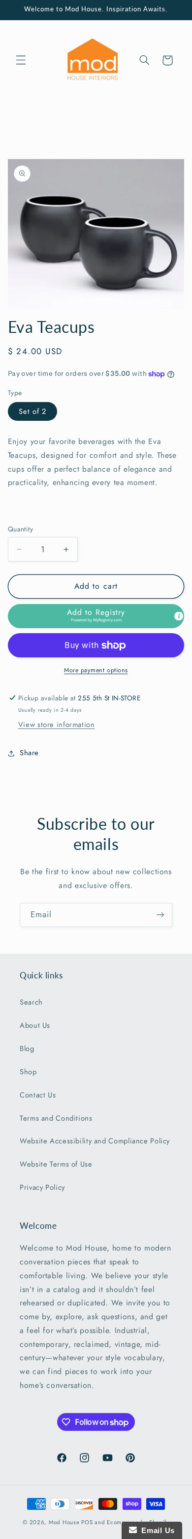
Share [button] (29, 752)
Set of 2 (32, 411)
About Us (35, 1025)
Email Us (156, 1530)
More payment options (96, 670)
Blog (27, 1048)
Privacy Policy (42, 1187)
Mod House (64, 1522)
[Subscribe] (160, 915)
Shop (28, 1071)
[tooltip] (178, 615)
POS (87, 1522)
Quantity (20, 529)
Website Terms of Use (56, 1164)
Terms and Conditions (56, 1118)
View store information (56, 724)
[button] (20, 60)
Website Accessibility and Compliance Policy (95, 1140)
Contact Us (38, 1095)
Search (31, 1002)
